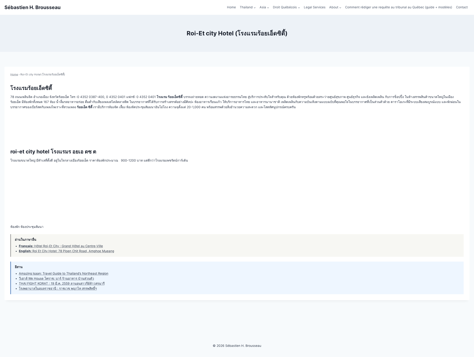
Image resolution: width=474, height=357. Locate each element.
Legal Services (315, 7)
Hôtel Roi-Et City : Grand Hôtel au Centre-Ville (61, 246)
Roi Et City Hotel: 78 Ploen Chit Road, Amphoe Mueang (66, 251)
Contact (462, 7)
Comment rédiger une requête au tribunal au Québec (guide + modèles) (398, 7)
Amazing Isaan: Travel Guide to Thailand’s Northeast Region (63, 273)
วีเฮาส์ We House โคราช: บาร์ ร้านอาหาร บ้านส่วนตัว (56, 278)
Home (231, 7)
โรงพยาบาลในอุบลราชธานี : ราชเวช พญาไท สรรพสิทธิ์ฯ (58, 288)
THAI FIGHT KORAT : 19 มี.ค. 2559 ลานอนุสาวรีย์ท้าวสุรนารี (62, 283)
